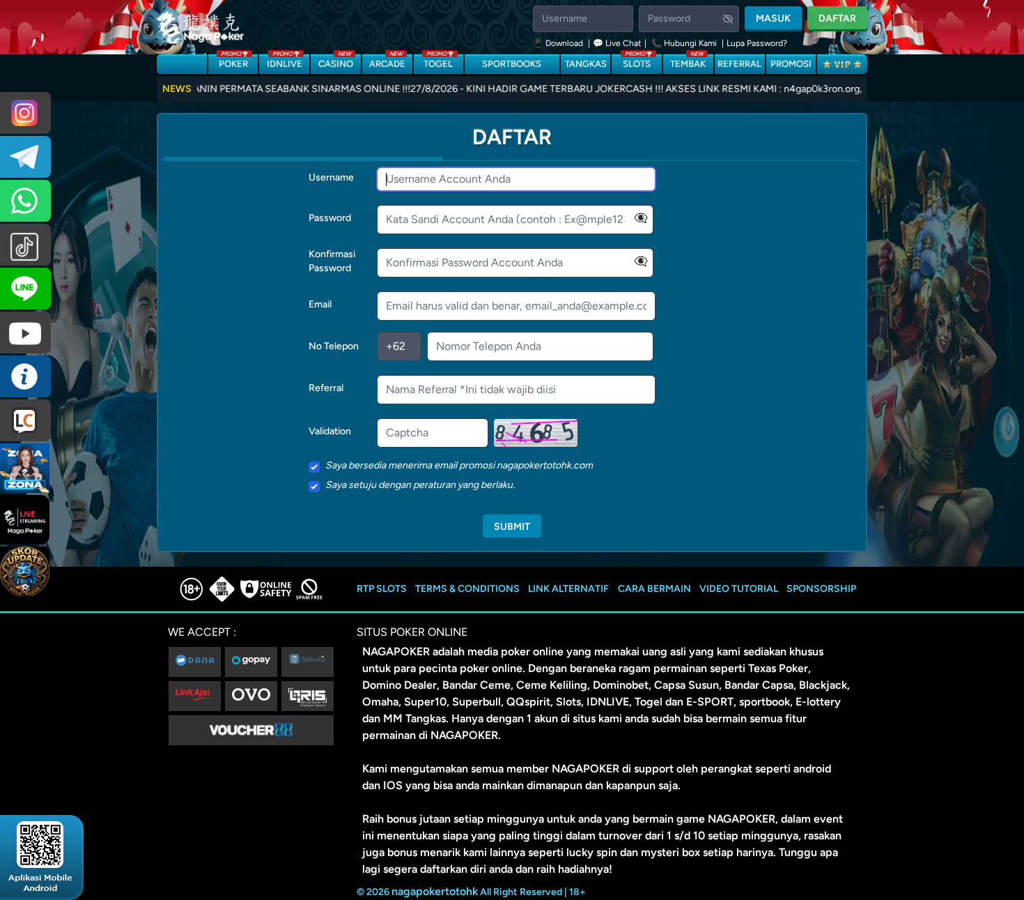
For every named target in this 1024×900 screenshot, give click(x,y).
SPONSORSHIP (821, 589)
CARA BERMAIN (654, 589)
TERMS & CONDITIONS (467, 589)
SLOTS (637, 61)
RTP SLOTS (382, 589)
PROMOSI (791, 64)
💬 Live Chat (617, 43)
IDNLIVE (284, 61)
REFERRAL (739, 64)
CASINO (335, 61)
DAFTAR (837, 18)
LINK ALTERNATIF (568, 589)
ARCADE (387, 61)
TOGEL (438, 61)
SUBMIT (512, 527)
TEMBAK (688, 61)
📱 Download (559, 43)
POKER (233, 61)
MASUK (773, 18)
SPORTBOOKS (511, 64)
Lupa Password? (757, 43)
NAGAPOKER (396, 651)
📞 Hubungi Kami (684, 43)
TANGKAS (586, 64)
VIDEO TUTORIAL (738, 589)
